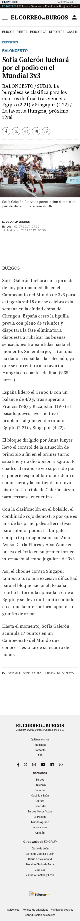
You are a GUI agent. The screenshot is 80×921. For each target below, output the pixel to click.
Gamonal (36, 6)
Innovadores (40, 827)
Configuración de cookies (40, 915)
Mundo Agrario (40, 822)
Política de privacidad (35, 909)
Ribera (22, 32)
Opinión (40, 832)
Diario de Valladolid (40, 859)
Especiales (40, 806)
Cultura (40, 800)
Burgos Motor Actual (40, 811)
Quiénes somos (40, 739)
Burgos (8, 32)
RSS (40, 755)
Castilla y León (40, 795)
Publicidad (40, 744)
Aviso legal (13, 909)
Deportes (10, 42)
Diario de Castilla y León (40, 853)
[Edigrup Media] (40, 893)
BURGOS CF (38, 32)
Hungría (49, 673)
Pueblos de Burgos (56, 6)
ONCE (26, 673)
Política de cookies (62, 909)
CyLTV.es (40, 869)
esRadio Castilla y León (40, 875)
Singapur (14, 673)
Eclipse (23, 6)
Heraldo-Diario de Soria (40, 864)
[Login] (74, 17)
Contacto (40, 750)
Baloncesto (65, 673)
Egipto (36, 673)
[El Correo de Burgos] (39, 17)
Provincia (40, 785)
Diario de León (40, 848)
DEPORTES (56, 32)
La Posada (40, 816)
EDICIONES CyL (65, 2)
